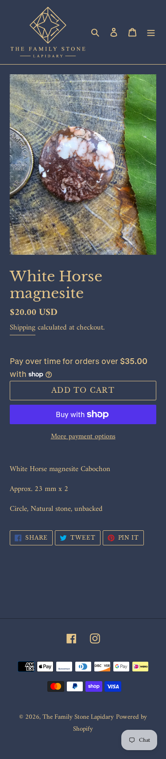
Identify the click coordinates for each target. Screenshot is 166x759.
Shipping (22, 327)
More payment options (83, 436)
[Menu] (151, 32)
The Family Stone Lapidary (78, 717)
